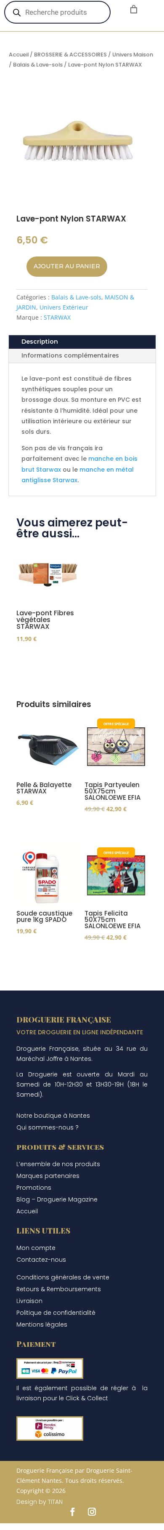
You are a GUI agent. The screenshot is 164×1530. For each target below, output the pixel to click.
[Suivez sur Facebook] (72, 1512)
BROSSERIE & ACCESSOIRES (70, 55)
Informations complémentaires (70, 355)
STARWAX (57, 317)
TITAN (55, 1502)
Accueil (19, 55)
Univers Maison (132, 55)
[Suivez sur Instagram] (92, 1512)
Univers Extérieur (64, 307)
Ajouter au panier (67, 266)
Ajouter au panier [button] (34, 653)
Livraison (29, 1301)
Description (39, 341)
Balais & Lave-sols (38, 65)
